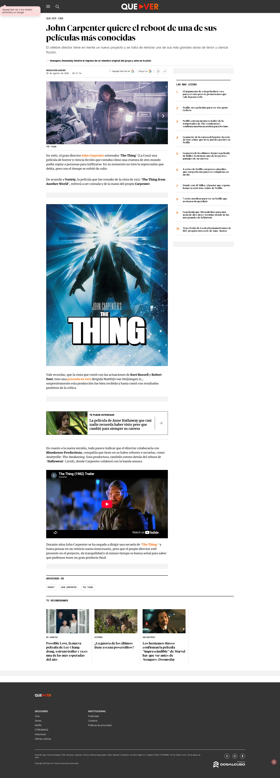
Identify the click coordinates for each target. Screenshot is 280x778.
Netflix (38, 725)
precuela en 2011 (79, 379)
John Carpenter (93, 155)
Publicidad (93, 716)
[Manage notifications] (274, 762)
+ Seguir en (143, 71)
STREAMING (41, 729)
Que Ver (51, 18)
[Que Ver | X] (227, 756)
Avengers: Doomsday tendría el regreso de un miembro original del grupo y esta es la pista (100, 61)
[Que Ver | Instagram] (234, 756)
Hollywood (40, 734)
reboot (51, 587)
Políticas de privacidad (99, 725)
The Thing (88, 587)
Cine (37, 716)
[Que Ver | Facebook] (242, 756)
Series (38, 720)
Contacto (93, 720)
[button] (48, 6)
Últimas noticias (43, 738)
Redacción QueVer (56, 70)
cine (61, 18)
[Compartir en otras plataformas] (165, 71)
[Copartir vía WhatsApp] (158, 71)
